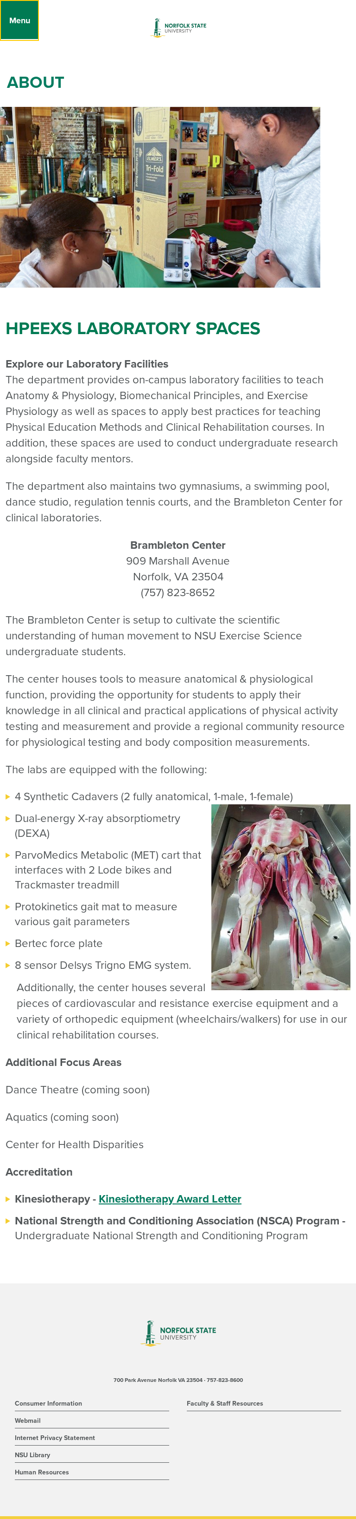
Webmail (28, 1421)
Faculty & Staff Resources (225, 1403)
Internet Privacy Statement (55, 1438)
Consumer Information (48, 1403)
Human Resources (42, 1472)
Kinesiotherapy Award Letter (170, 1199)
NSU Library (32, 1455)
